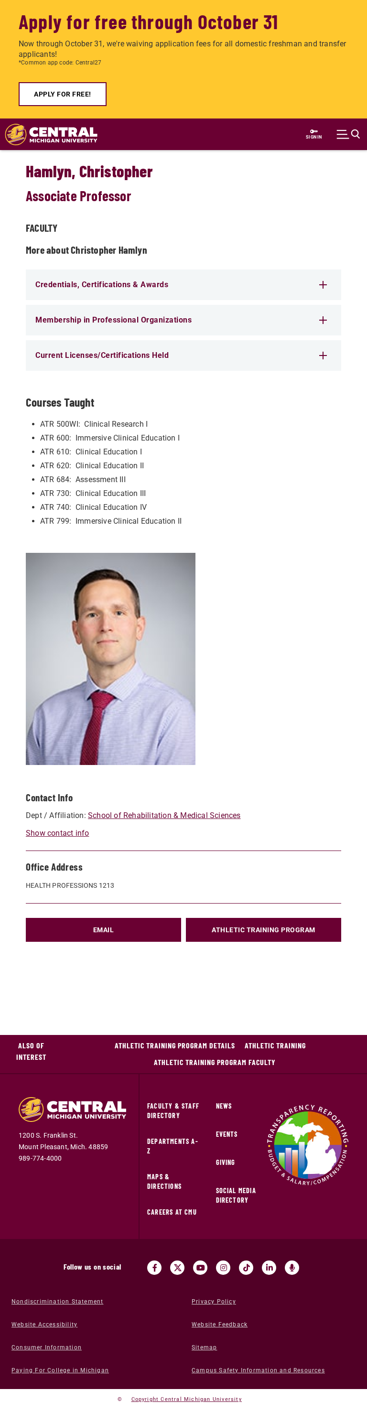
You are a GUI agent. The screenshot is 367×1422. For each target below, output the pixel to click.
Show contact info (57, 833)
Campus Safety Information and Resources (258, 1370)
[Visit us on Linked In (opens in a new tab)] (269, 1267)
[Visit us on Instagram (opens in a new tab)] (223, 1267)
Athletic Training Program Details (175, 1045)
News (224, 1106)
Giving (226, 1162)
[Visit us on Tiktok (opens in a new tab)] (246, 1267)
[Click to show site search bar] (348, 134)
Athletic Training (275, 1045)
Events (227, 1134)
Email (103, 930)
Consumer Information (46, 1347)
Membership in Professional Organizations (113, 319)
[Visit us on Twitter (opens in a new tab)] (177, 1267)
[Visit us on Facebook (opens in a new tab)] (154, 1267)
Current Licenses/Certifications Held (102, 355)
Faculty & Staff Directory (173, 1111)
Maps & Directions (164, 1181)
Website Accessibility (44, 1324)
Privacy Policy (214, 1301)
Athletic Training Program (263, 930)
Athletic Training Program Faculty (215, 1061)
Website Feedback (220, 1324)
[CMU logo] (46, 134)
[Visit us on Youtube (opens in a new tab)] (200, 1267)
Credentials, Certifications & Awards (101, 284)
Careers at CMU (172, 1212)
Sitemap (204, 1347)
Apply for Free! (62, 94)
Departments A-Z (172, 1146)
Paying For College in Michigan (60, 1370)
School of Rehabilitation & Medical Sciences (164, 815)
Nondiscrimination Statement (57, 1301)
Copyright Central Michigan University (186, 1399)
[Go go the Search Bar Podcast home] (291, 1267)
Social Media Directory (236, 1195)
